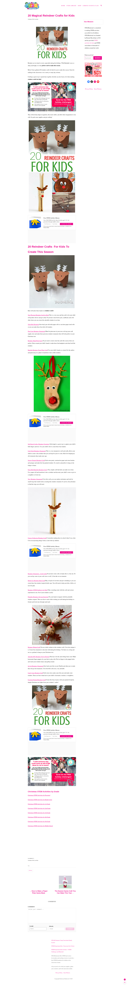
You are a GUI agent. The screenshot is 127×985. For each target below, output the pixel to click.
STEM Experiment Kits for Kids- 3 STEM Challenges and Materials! (61, 951)
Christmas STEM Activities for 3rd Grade (39, 813)
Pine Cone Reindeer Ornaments (36, 331)
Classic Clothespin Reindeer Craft (37, 538)
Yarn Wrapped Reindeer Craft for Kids (38, 315)
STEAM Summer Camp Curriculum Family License (61, 941)
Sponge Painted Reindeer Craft (36, 460)
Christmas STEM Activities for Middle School (40, 826)
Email (51, 926)
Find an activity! (89, 55)
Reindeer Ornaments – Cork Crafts (37, 574)
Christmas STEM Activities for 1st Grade (39, 804)
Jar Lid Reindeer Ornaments (35, 666)
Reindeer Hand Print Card (35, 341)
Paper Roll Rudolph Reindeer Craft (37, 470)
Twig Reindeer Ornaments (35, 479)
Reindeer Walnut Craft (34, 647)
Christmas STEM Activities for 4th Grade (39, 817)
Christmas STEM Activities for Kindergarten (40, 799)
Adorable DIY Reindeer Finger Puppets (38, 657)
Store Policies (98, 89)
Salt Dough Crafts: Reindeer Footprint (38, 444)
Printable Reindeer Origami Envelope (38, 597)
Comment (31, 907)
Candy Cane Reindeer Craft (35, 673)
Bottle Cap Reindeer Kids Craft (36, 580)
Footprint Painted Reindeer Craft (37, 680)
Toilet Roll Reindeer (33, 324)
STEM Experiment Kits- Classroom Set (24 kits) (62, 946)
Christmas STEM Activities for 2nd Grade (39, 808)
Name (31, 926)
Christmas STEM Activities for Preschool (39, 795)
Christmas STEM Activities (33, 19)
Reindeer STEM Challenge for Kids (37, 590)
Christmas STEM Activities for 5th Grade (39, 821)
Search (98, 58)
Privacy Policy (89, 89)
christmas (30, 870)
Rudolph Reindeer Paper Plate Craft (37, 350)
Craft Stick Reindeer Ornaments (37, 451)
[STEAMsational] (36, 5)
